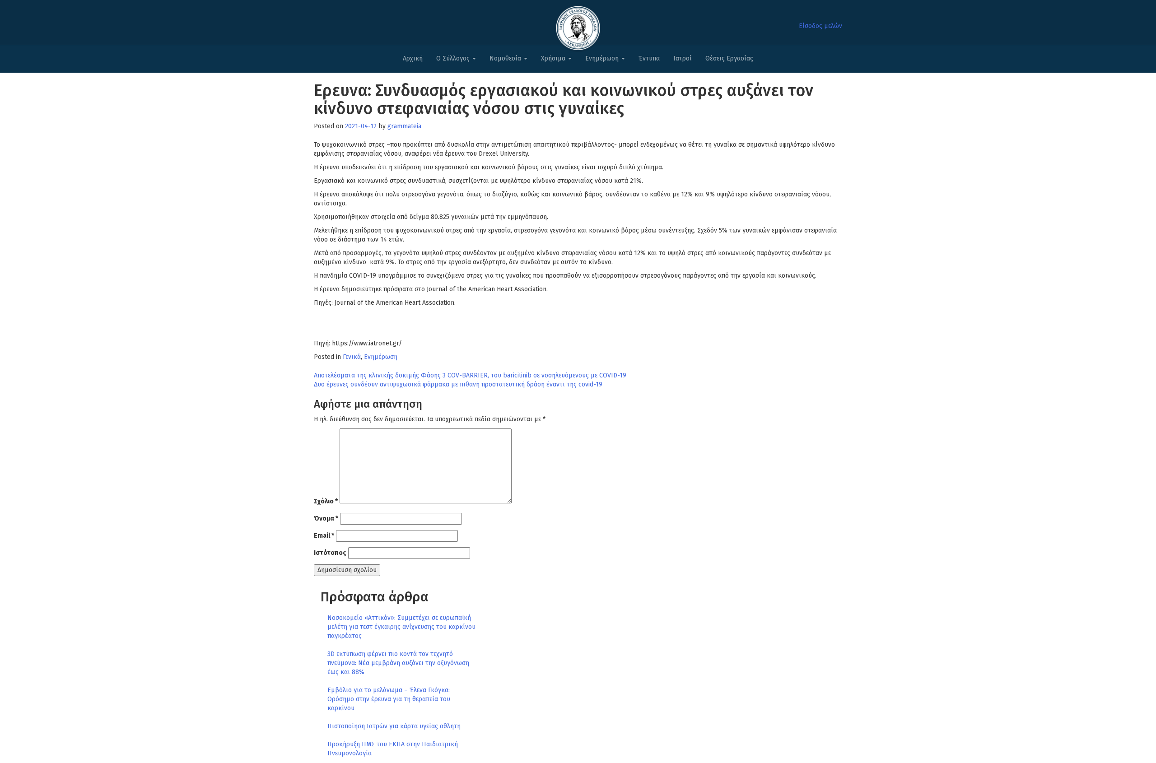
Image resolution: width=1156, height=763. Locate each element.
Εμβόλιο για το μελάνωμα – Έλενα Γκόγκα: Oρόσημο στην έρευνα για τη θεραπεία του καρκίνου (388, 699)
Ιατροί (682, 58)
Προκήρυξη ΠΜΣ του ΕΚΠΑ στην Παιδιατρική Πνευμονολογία (392, 748)
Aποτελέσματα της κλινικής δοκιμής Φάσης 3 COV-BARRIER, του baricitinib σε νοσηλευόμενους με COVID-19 (470, 375)
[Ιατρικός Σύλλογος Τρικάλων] (578, 25)
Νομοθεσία (506, 58)
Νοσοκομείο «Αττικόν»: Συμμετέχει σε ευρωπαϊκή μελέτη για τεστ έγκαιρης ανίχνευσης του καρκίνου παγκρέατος (401, 627)
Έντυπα (649, 58)
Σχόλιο (326, 501)
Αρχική (413, 58)
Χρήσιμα (554, 58)
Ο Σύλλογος (453, 58)
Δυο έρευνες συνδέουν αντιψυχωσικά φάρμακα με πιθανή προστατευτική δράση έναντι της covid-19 (458, 384)
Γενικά (352, 357)
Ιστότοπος (330, 553)
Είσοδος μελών (820, 26)
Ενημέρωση (602, 58)
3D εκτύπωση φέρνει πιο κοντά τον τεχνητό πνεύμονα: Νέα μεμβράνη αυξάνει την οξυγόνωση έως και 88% (398, 663)
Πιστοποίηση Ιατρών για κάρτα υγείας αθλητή (394, 726)
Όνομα (326, 518)
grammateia (404, 126)
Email (324, 536)
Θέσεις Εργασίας (729, 58)
